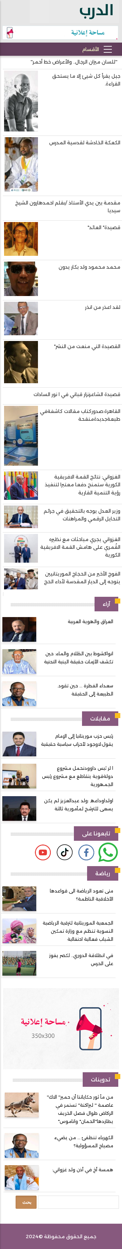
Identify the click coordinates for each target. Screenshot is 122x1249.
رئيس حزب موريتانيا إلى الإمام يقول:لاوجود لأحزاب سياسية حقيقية (77, 740)
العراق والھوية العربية (90, 621)
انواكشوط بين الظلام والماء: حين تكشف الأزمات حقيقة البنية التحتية (78, 657)
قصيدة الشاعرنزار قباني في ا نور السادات (77, 394)
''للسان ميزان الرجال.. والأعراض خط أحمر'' (73, 62)
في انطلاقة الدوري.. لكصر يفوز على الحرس (81, 959)
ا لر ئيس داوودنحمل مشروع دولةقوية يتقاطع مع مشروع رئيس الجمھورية (77, 776)
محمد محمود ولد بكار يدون (89, 267)
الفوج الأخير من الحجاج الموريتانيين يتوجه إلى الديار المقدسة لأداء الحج (82, 578)
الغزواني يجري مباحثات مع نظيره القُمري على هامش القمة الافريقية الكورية (80, 547)
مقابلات (100, 718)
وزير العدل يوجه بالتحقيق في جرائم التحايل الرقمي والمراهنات (82, 515)
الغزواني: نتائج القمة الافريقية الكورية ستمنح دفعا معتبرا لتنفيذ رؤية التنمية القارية (82, 484)
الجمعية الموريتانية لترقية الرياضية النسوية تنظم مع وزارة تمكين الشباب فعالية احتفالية (78, 931)
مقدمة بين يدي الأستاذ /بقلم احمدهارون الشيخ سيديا (67, 207)
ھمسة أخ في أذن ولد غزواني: (82, 1169)
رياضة (102, 873)
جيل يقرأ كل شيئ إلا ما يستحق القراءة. (86, 80)
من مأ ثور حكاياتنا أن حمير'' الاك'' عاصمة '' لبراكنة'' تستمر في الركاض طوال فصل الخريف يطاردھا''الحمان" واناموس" (80, 1109)
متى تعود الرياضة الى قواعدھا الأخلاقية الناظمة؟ (81, 895)
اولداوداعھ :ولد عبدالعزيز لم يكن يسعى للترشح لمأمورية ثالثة (78, 804)
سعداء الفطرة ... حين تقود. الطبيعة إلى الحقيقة (85, 689)
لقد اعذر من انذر (102, 307)
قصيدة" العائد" (103, 227)
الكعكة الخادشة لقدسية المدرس (84, 143)
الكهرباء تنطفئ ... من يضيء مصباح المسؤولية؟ (83, 1141)
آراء (106, 604)
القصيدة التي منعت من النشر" (87, 346)
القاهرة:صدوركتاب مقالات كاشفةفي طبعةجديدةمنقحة (80, 415)
